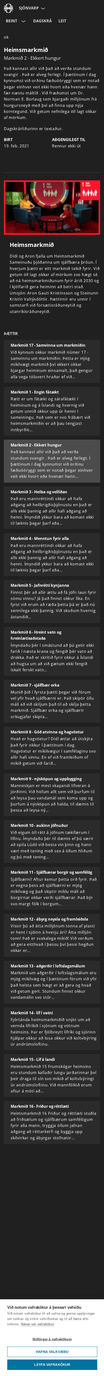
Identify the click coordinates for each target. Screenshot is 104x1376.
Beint (11, 21)
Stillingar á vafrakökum (52, 1339)
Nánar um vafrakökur (37, 1324)
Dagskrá (42, 21)
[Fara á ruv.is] (8, 8)
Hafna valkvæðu (52, 1352)
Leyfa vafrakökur (52, 1365)
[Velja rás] (23, 21)
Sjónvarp (29, 8)
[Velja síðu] (42, 8)
